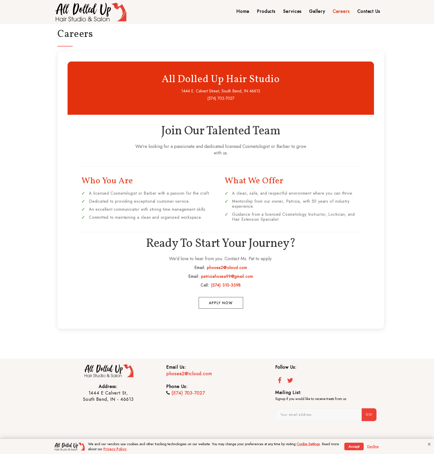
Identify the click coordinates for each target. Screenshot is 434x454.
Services (292, 11)
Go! (369, 414)
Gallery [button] (317, 11)
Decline (373, 446)
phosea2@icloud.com (227, 267)
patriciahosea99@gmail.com (227, 276)
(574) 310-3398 (226, 285)
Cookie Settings (308, 443)
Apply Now (221, 302)
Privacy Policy (114, 448)
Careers (341, 11)
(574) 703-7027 (188, 393)
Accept (354, 446)
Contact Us (368, 11)
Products (266, 11)
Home (242, 11)
